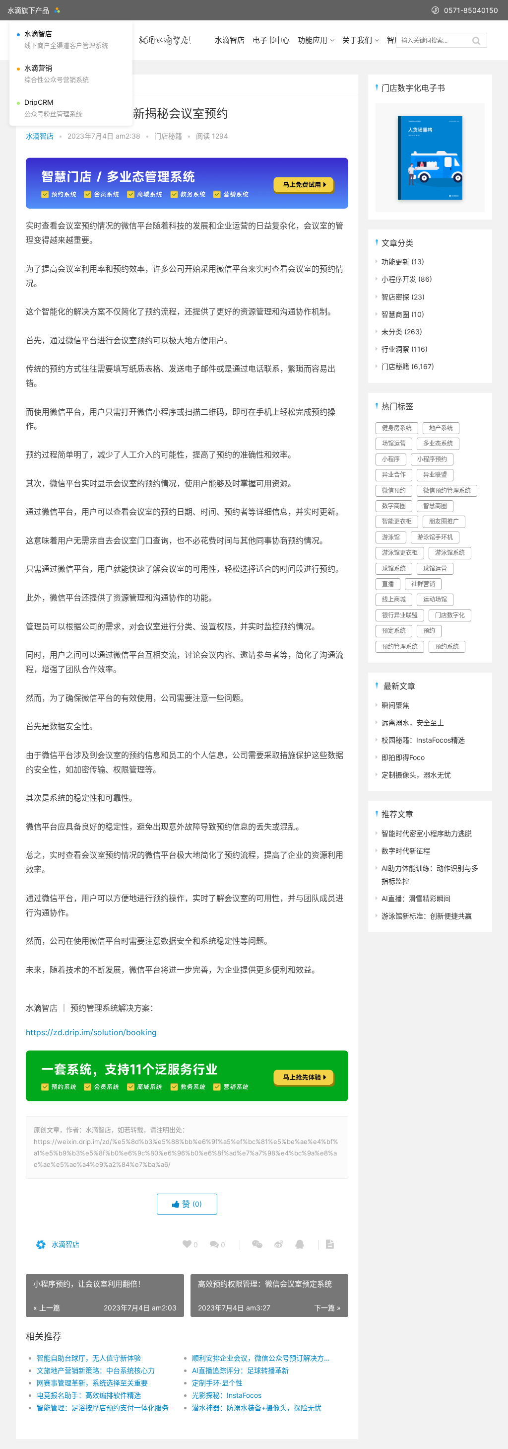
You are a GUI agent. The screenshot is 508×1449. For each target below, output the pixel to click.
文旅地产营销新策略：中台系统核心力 (96, 1370)
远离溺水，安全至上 (412, 722)
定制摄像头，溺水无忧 (416, 774)
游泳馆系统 (450, 552)
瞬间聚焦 (395, 705)
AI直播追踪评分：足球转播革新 (240, 1370)
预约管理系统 (400, 646)
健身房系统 (397, 428)
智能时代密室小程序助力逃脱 (426, 833)
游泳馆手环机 (435, 537)
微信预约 (394, 490)
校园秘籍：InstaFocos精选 (423, 740)
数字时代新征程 (405, 850)
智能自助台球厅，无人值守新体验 (89, 1358)
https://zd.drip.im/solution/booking (91, 1032)
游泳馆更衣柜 (400, 552)
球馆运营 (435, 568)
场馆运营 (394, 443)
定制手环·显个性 (217, 1382)
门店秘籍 (168, 136)
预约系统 (447, 646)
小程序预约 (432, 459)
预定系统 (394, 630)
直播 (388, 584)
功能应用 (312, 40)
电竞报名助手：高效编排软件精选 (89, 1395)
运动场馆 (435, 599)
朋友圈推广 (444, 521)
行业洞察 (395, 349)
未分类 (391, 331)
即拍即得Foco (403, 757)
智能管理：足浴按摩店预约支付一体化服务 (103, 1407)
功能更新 (395, 261)
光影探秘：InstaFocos (226, 1395)
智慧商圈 (395, 314)
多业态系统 (438, 443)
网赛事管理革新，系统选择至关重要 (92, 1382)
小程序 (391, 459)
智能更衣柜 (397, 521)
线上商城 (394, 599)
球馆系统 (394, 568)
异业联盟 (435, 474)
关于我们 (357, 40)
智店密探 (395, 297)
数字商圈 (394, 506)
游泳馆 (391, 537)
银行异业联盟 (400, 615)
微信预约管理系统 (447, 490)
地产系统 (441, 428)
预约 (429, 630)
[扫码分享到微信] (257, 1244)
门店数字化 (450, 615)
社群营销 (423, 584)
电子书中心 (271, 40)
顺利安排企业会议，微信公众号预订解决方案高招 (262, 1358)
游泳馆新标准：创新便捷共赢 (426, 916)
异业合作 (394, 474)
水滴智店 (230, 40)
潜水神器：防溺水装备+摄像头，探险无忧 (256, 1407)
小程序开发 (398, 279)
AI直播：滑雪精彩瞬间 (415, 898)
